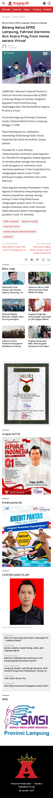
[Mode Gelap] (44, 3)
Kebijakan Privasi (27, 787)
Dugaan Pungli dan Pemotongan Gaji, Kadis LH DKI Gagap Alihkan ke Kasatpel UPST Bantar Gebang (39, 317)
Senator (11, 45)
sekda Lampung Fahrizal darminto (20, 231)
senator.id (8, 236)
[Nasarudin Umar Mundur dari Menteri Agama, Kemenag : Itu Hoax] (13, 278)
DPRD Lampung (22, 23)
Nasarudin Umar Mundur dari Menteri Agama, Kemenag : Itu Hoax (12, 290)
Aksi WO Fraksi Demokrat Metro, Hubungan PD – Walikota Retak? (26, 639)
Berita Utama (8, 23)
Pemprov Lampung (38, 23)
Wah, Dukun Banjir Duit (15, 678)
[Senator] (18, 3)
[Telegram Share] (43, 260)
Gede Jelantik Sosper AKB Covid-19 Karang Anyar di (13, 246)
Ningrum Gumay (29, 221)
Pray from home (11, 226)
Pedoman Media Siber (21, 783)
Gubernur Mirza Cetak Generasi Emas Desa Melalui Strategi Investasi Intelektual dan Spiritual (39, 290)
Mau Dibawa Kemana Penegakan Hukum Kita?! (26, 686)
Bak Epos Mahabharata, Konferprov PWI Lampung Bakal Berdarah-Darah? (23, 659)
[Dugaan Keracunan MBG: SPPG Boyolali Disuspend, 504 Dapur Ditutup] (39, 332)
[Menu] (4, 3)
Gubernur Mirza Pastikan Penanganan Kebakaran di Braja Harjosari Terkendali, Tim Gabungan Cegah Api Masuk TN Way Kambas (12, 344)
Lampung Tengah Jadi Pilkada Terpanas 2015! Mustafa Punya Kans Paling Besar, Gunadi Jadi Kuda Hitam (26, 669)
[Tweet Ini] (32, 260)
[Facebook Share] (26, 260)
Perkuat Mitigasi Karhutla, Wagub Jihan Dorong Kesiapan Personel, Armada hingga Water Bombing (13, 317)
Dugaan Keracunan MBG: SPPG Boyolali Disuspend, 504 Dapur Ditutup (38, 344)
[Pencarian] (49, 3)
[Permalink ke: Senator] (4, 46)
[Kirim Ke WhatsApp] (49, 260)
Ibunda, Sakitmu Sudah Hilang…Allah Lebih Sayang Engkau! (24, 649)
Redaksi (38, 783)
